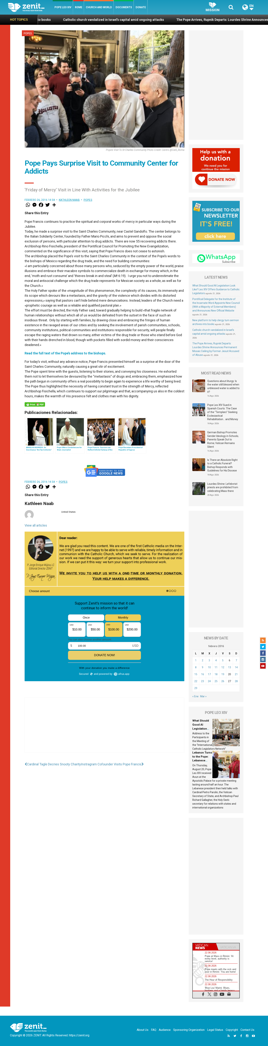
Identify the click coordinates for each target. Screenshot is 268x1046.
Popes (28, 33)
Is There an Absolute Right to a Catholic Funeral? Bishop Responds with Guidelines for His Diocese (222, 465)
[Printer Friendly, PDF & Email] (35, 404)
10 (209, 667)
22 (195, 681)
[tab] (204, 946)
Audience (165, 1030)
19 (222, 674)
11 (216, 667)
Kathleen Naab (69, 199)
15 (195, 674)
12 (222, 667)
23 (202, 681)
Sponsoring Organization (189, 1030)
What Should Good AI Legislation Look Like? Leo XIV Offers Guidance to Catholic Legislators (216, 289)
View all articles (36, 525)
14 (236, 667)
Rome (78, 7)
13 (229, 667)
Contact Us (247, 1030)
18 (216, 674)
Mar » (203, 696)
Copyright (232, 1030)
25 (216, 681)
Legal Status (215, 1030)
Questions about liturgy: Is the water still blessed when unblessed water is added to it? (223, 386)
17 (209, 674)
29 (195, 688)
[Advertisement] (104, 728)
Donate (141, 7)
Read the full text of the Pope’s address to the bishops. (65, 353)
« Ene (195, 696)
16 (202, 674)
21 (236, 674)
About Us (142, 1030)
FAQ (153, 1030)
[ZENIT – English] (30, 7)
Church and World (99, 7)
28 (236, 681)
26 (222, 681)
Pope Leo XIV (63, 7)
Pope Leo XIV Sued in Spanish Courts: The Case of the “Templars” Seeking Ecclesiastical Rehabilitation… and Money (222, 412)
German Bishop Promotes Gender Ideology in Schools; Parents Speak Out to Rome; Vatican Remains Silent (223, 439)
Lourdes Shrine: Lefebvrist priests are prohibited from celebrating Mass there (222, 487)
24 (209, 681)
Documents (124, 7)
